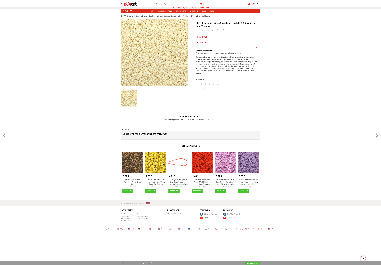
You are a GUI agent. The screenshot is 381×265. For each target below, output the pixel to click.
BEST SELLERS (181, 11)
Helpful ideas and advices (174, 214)
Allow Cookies (252, 263)
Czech (173, 229)
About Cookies (125, 221)
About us (124, 214)
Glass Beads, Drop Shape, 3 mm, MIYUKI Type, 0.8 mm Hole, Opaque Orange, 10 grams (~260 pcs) (202, 182)
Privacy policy (125, 216)
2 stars (206, 84)
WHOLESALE (194, 11)
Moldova (273, 229)
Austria (153, 229)
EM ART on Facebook (210, 214)
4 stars (214, 84)
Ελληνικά (122, 229)
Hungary (182, 229)
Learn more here (159, 263)
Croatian (163, 229)
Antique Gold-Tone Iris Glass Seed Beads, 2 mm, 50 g (132, 182)
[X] (122, 263)
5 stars (218, 84)
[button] (257, 173)
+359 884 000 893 (204, 8)
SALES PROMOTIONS (165, 11)
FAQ (138, 214)
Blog (204, 11)
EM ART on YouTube (210, 218)
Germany (143, 229)
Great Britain (251, 229)
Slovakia (219, 229)
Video (212, 11)
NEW (152, 11)
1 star (202, 84)
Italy (201, 229)
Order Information (142, 216)
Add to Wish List (223, 30)
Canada (263, 229)
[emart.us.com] (129, 4)
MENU (126, 11)
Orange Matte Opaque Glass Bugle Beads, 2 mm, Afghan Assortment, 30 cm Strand (179, 182)
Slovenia (230, 229)
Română (133, 229)
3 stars (210, 84)
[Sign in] (249, 3)
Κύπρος (240, 229)
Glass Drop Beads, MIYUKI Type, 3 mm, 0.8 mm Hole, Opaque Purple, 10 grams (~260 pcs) (248, 182)
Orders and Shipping (143, 218)
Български (111, 229)
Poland (210, 229)
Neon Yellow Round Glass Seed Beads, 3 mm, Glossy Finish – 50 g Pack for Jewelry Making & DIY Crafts (155, 182)
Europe (192, 229)
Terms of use (125, 218)
